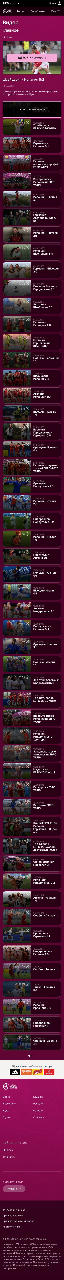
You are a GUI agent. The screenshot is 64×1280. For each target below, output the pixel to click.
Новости (38, 1103)
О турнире (38, 1117)
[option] (32, 109)
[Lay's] (37, 1072)
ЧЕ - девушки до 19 (7, 11)
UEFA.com (8, 1149)
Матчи (6, 1096)
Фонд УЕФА (9, 1156)
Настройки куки (11, 1226)
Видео (6, 1110)
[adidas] (15, 1072)
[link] (20, 11)
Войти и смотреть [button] (34, 57)
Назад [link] (9, 37)
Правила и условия (13, 1215)
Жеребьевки (9, 1103)
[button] (55, 11)
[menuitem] (21, 11)
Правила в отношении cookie (18, 1221)
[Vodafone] (49, 1072)
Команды (38, 1096)
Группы (6, 1117)
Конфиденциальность (14, 1209)
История (38, 1110)
